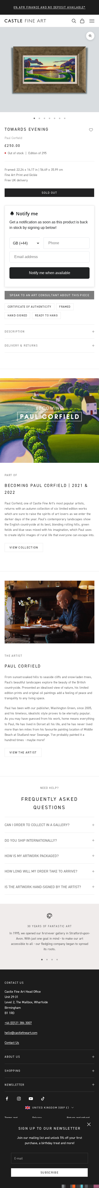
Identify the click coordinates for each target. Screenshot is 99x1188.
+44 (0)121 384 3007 (18, 1023)
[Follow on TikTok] (43, 1098)
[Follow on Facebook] (7, 1098)
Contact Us (12, 1042)
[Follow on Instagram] (19, 1098)
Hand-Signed (17, 315)
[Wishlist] (90, 129)
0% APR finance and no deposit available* (49, 7)
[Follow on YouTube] (31, 1098)
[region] (49, 932)
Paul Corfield (13, 138)
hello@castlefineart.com (21, 1033)
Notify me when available (49, 273)
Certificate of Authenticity (29, 306)
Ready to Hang (46, 315)
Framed (64, 306)
